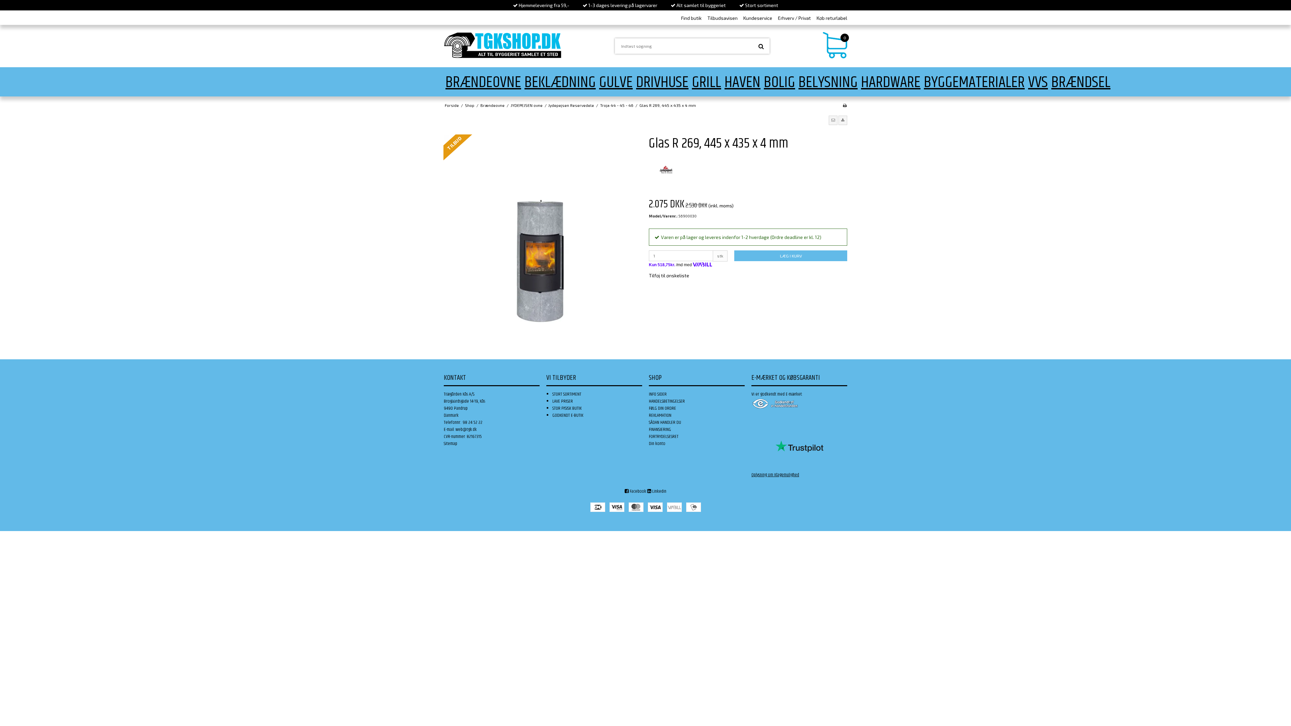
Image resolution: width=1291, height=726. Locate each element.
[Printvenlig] (844, 105)
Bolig (779, 82)
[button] (833, 120)
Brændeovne (483, 82)
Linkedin (658, 491)
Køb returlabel (832, 18)
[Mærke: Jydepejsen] (665, 170)
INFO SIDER (658, 394)
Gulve (616, 82)
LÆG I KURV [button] (791, 255)
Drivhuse (662, 82)
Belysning (828, 82)
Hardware (891, 82)
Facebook (637, 491)
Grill (706, 82)
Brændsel (1080, 82)
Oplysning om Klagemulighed (775, 475)
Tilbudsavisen (722, 18)
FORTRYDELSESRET (663, 436)
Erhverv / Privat (794, 18)
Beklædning (560, 82)
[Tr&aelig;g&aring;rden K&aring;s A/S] (502, 45)
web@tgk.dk (466, 429)
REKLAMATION (660, 415)
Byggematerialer (974, 82)
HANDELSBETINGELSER (667, 401)
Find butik (691, 18)
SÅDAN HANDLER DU (665, 422)
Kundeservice (757, 18)
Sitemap (450, 443)
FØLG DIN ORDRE (662, 408)
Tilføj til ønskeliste (669, 275)
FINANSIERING (660, 429)
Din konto (657, 443)
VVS (1038, 82)
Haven (742, 82)
